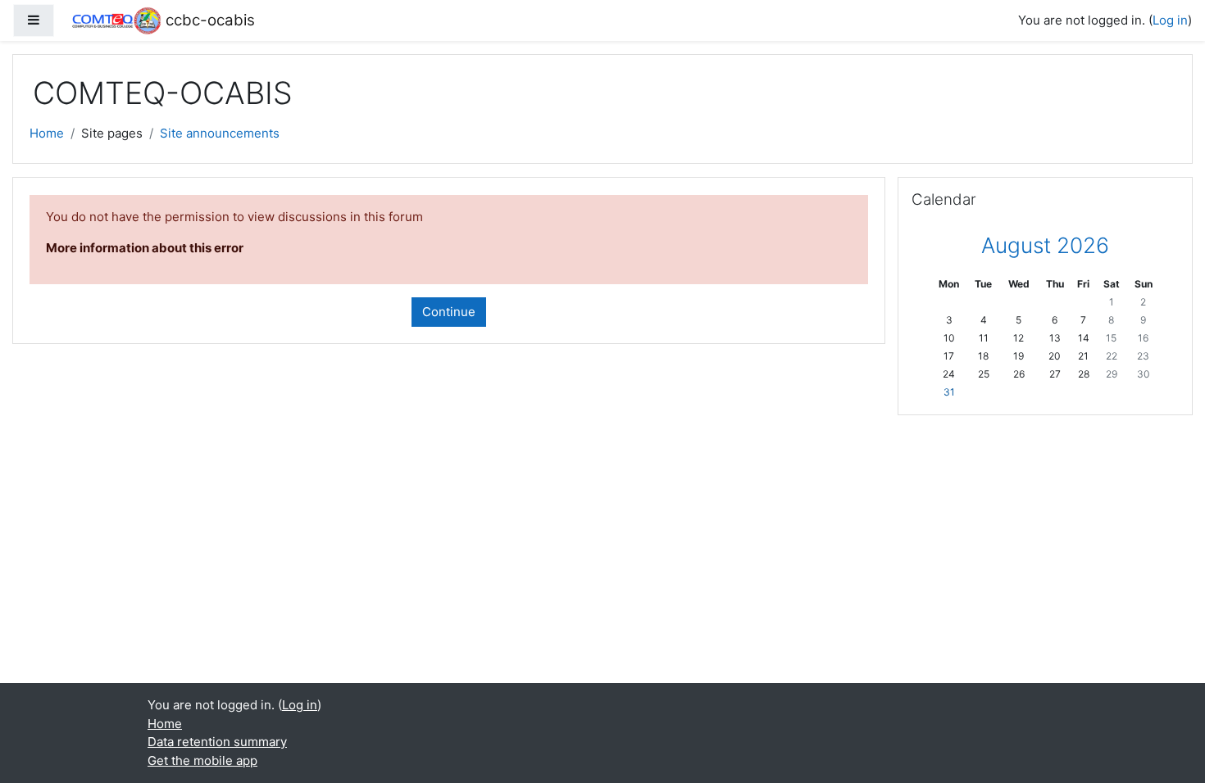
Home (47, 133)
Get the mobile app (202, 760)
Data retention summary (217, 741)
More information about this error (144, 248)
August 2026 (1045, 245)
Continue (448, 311)
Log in (1170, 20)
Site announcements (220, 133)
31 (949, 392)
